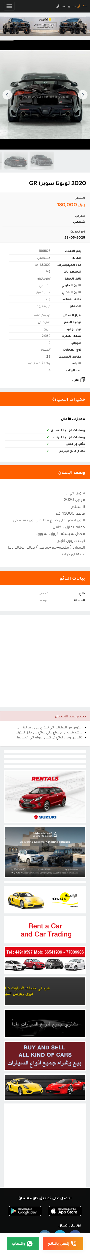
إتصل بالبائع (58, 1243)
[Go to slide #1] (31, 161)
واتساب (18, 1243)
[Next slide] (7, 95)
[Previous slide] (83, 95)
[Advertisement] (45, 661)
